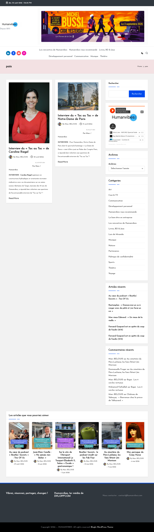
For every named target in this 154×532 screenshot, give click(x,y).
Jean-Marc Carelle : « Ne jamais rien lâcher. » (42, 455)
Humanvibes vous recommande (123, 212)
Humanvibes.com (121, 144)
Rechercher (114, 83)
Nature (112, 246)
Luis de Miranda (116, 234)
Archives (112, 164)
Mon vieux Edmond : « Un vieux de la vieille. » (125, 319)
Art (110, 190)
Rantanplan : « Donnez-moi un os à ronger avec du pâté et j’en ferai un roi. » (125, 308)
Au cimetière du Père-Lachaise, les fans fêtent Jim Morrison (125, 362)
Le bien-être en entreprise (120, 218)
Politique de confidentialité (121, 257)
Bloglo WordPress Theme (102, 527)
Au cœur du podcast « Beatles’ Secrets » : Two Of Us (123, 297)
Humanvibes (112, 144)
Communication (116, 201)
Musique (112, 240)
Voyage (112, 273)
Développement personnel (120, 206)
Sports (111, 262)
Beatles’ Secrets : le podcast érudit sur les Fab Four (88, 455)
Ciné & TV (113, 195)
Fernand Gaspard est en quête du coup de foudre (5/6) (126, 337)
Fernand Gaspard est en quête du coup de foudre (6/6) (126, 328)
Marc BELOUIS (116, 359)
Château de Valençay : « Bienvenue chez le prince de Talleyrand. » (125, 397)
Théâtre (112, 268)
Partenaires (114, 251)
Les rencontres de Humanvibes (123, 223)
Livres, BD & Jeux (116, 229)
